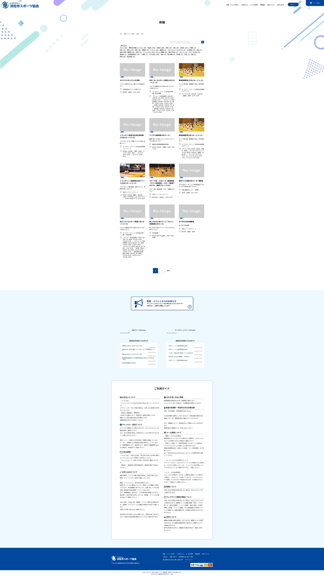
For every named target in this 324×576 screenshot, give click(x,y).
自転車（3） (123, 54)
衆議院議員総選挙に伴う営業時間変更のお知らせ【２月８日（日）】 (138, 358)
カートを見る (316, 3)
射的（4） (199, 50)
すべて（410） (124, 48)
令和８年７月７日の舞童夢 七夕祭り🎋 (179, 356)
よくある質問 (254, 5)
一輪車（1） (144, 54)
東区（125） (130, 50)
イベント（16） (154, 50)
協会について (270, 5)
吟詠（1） (187, 54)
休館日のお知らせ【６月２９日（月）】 (132, 346)
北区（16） (176, 48)
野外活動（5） (171, 54)
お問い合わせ (280, 5)
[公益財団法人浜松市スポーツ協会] (20, 5)
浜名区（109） (151, 48)
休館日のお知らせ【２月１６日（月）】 (132, 354)
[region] (162, 464)
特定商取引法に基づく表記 (186, 557)
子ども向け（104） (154, 54)
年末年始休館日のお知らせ (129, 363)
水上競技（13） (191, 50)
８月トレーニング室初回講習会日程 (177, 349)
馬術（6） (164, 54)
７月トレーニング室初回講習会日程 (177, 360)
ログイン (293, 4)
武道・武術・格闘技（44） (127, 52)
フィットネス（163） (149, 52)
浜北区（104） (184, 48)
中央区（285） (161, 48)
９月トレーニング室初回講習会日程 (177, 346)
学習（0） (194, 54)
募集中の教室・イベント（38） (138, 48)
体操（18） (123, 56)
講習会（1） (145, 50)
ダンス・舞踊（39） (162, 52)
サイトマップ (188, 560)
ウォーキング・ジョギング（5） (177, 50)
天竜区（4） (193, 48)
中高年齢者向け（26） (134, 54)
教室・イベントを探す (232, 5)
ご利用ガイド (244, 5)
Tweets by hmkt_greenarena (171, 332)
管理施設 (262, 5)
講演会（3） (163, 50)
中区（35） (123, 50)
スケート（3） (184, 52)
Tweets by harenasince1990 (125, 332)
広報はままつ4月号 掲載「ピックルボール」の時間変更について (138, 349)
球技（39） (139, 52)
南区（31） (169, 48)
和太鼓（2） (180, 54)
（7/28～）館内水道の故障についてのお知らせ (180, 353)
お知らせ (165, 557)
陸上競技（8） (131, 56)
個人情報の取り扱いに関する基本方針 (173, 560)
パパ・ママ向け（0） (195, 52)
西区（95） (138, 50)
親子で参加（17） (173, 52)
